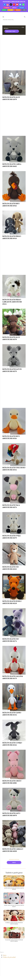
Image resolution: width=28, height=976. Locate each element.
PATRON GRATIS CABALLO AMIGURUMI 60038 (12, 850)
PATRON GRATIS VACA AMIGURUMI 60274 (11, 506)
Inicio (14, 862)
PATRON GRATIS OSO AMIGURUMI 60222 (10, 568)
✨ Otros (24, 9)
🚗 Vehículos (17, 9)
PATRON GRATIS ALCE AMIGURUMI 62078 (11, 98)
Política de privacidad (9, 957)
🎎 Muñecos (13, 7)
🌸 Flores (4, 9)
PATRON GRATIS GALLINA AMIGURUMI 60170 (12, 677)
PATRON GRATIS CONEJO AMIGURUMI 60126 (12, 744)
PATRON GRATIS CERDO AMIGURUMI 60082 (11, 782)
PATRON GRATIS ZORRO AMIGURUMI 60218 (12, 602)
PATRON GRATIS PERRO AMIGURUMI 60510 (11, 237)
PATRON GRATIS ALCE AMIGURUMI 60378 (11, 338)
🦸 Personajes (21, 7)
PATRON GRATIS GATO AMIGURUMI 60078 (11, 814)
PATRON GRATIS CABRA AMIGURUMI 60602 (11, 165)
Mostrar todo (10, 31)
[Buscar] (25, 16)
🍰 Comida (10, 9)
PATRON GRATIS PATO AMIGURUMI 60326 (11, 437)
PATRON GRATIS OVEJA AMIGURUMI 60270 (11, 537)
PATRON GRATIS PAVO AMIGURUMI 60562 (11, 204)
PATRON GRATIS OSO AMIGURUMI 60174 (10, 640)
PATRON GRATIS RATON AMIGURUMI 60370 (12, 370)
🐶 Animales (6, 7)
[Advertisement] (14, 53)
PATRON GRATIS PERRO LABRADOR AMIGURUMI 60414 (12, 301)
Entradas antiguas (14, 859)
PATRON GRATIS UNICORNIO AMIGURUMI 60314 (13, 468)
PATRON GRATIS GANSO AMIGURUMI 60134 (11, 714)
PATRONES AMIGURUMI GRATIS (14, 1)
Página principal (8, 19)
